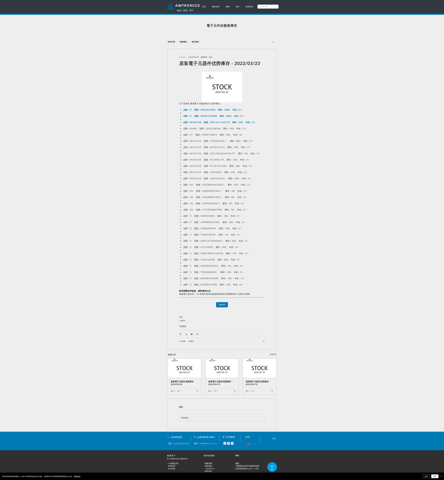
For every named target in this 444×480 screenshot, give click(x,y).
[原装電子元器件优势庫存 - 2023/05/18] (259, 368)
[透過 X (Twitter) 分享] (186, 334)
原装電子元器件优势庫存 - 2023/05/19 (220, 383)
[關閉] (441, 476)
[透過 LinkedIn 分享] (192, 334)
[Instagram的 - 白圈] (232, 443)
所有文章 (171, 42)
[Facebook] (228, 443)
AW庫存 (182, 321)
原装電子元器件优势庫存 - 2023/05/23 (183, 383)
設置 (426, 476)
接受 (434, 476)
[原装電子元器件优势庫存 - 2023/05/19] (222, 368)
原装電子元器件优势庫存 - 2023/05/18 (258, 383)
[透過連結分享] (197, 334)
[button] (273, 42)
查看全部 (273, 354)
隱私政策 (77, 476)
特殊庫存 (183, 42)
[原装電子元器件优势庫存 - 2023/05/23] (184, 368)
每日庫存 (195, 42)
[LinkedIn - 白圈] (224, 443)
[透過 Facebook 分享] (180, 334)
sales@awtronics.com (208, 443)
